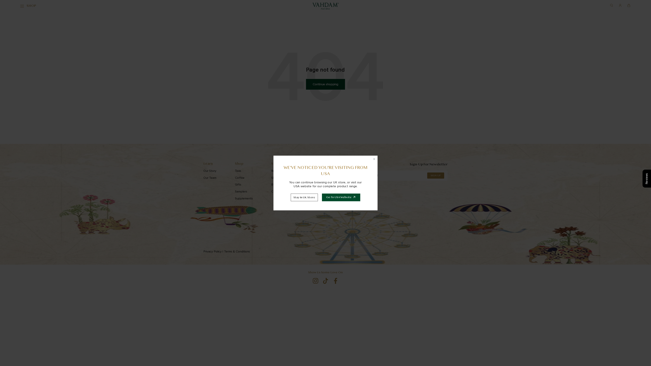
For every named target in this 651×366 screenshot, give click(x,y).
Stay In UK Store (304, 197)
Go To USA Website (339, 197)
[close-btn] (374, 159)
